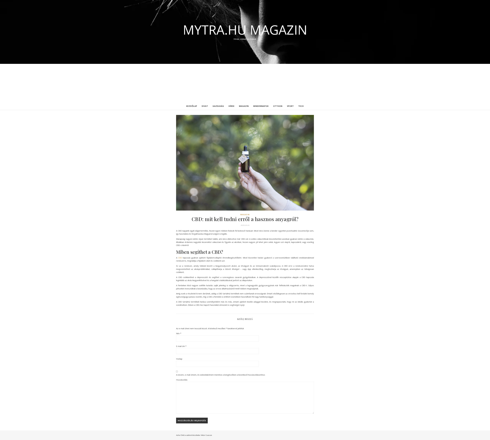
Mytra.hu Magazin (245, 29)
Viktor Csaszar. (206, 435)
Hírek (231, 106)
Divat (205, 106)
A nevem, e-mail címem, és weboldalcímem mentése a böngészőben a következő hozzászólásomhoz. (220, 374)
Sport (290, 106)
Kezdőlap (191, 106)
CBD (180, 257)
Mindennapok (261, 106)
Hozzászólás (181, 379)
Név (178, 333)
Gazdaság (218, 106)
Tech (301, 106)
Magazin (244, 106)
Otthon (277, 106)
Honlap (179, 359)
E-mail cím (181, 346)
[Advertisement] (245, 83)
